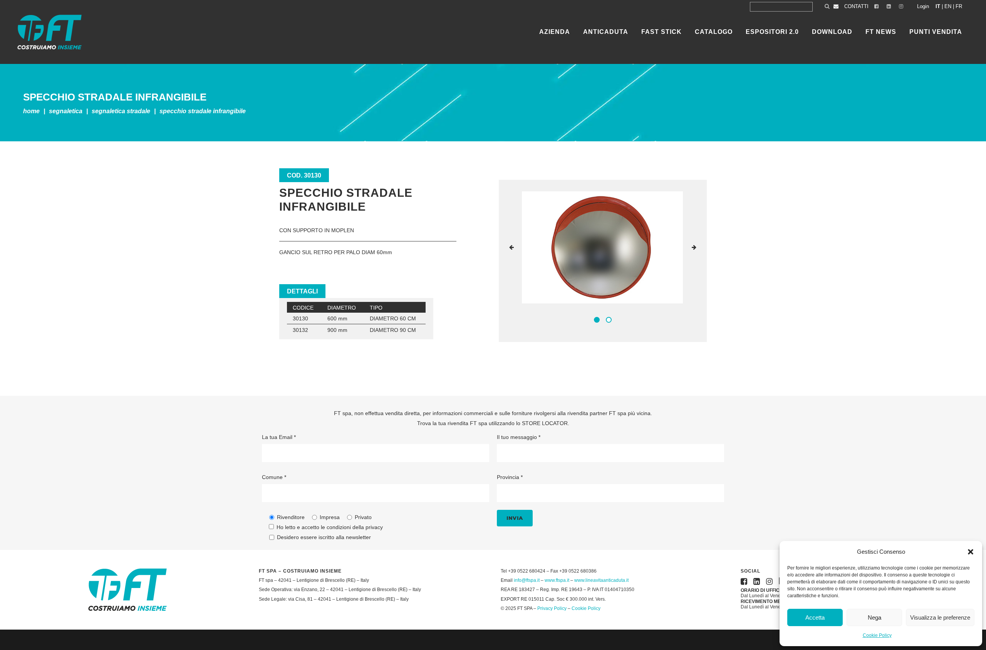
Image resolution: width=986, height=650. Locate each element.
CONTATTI (856, 6)
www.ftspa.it (557, 580)
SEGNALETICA (65, 111)
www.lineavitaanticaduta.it (601, 580)
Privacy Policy (552, 608)
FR (959, 6)
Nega (874, 617)
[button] (970, 552)
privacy (374, 527)
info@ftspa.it (527, 580)
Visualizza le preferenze (940, 617)
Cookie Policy (877, 635)
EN (947, 6)
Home (31, 111)
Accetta (815, 617)
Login (923, 6)
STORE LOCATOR (545, 423)
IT (938, 6)
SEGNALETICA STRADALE (121, 111)
